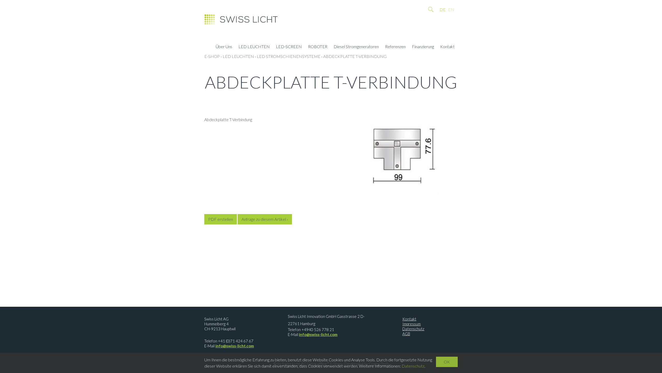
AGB (406, 333)
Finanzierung (423, 47)
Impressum (411, 323)
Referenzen (395, 47)
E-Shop (212, 56)
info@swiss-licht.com (234, 345)
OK (447, 361)
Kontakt (447, 47)
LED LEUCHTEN (254, 47)
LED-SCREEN (289, 47)
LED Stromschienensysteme (288, 56)
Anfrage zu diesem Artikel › (265, 219)
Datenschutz (413, 328)
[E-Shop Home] (240, 20)
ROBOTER (317, 47)
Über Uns (224, 47)
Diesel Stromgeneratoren (356, 47)
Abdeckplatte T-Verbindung (355, 56)
